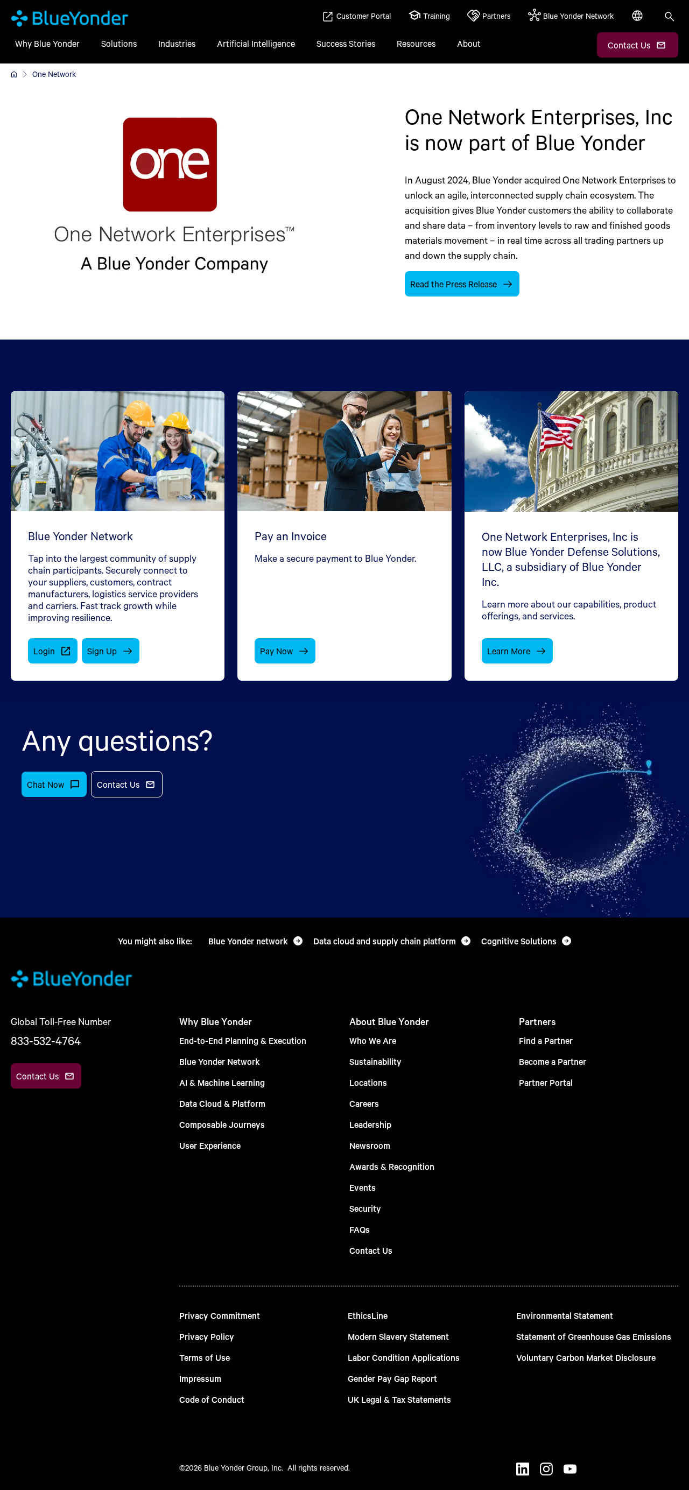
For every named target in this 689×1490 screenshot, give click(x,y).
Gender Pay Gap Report (392, 1378)
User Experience (210, 1145)
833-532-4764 (46, 1040)
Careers (364, 1103)
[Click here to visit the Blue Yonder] (14, 74)
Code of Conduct (211, 1399)
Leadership (370, 1124)
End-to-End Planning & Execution (242, 1040)
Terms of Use (204, 1357)
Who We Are (372, 1040)
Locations (368, 1082)
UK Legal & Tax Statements (399, 1399)
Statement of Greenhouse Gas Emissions (593, 1336)
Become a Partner (552, 1061)
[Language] (638, 21)
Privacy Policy (206, 1336)
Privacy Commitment (219, 1315)
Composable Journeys (222, 1124)
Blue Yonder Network (219, 1061)
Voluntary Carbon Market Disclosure (586, 1357)
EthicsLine (368, 1315)
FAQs (359, 1229)
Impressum (200, 1378)
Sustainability (375, 1061)
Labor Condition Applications (404, 1357)
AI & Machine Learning (222, 1082)
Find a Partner (546, 1040)
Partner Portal (546, 1082)
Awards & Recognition (391, 1166)
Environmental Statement (564, 1315)
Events (362, 1187)
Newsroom (369, 1145)
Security (365, 1208)
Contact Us (370, 1250)
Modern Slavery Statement (398, 1336)
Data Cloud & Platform (222, 1103)
